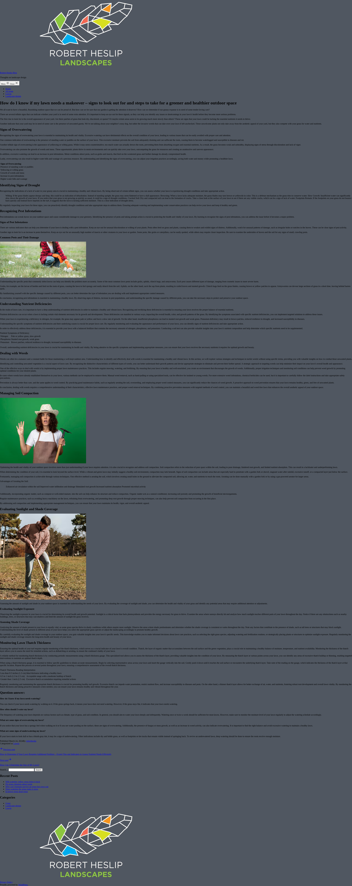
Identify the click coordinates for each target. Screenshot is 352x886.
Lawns (8, 94)
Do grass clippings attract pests (19, 784)
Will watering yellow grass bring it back (23, 782)
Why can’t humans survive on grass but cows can (27, 786)
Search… (4, 770)
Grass (8, 803)
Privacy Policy (6, 882)
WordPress (23, 885)
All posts (9, 91)
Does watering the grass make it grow (22, 789)
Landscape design (13, 96)
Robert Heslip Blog (8, 73)
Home (8, 89)
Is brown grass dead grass (17, 791)
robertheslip (31, 741)
